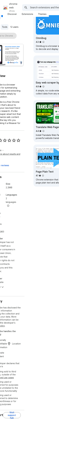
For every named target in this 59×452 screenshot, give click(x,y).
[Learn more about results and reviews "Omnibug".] (43, 42)
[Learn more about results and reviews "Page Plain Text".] (43, 175)
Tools (4, 27)
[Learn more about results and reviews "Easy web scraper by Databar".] (43, 86)
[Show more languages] (8, 206)
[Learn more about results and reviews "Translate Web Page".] (43, 131)
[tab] (12, 14)
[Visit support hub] (12, 415)
